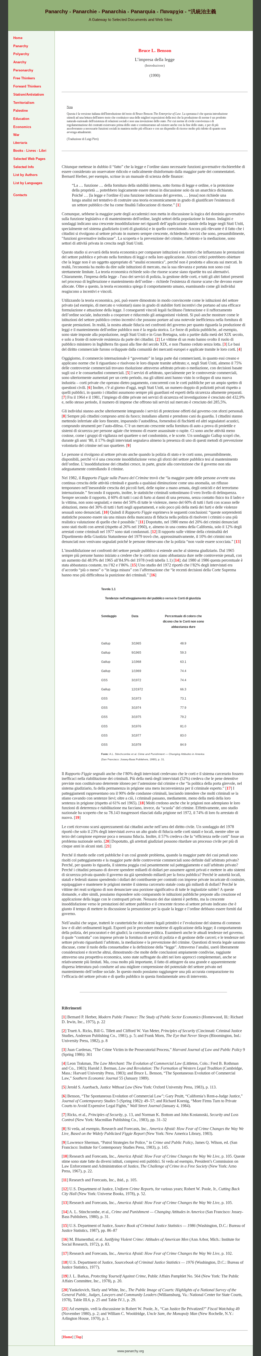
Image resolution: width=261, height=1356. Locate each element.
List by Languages (27, 183)
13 (238, 541)
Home (17, 38)
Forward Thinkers (27, 86)
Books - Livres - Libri (29, 151)
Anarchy (19, 62)
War (16, 135)
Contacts (20, 195)
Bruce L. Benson (154, 50)
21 (108, 846)
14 (177, 560)
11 (141, 522)
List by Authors (25, 175)
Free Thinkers (24, 78)
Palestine (20, 110)
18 (142, 803)
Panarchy (20, 46)
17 (229, 788)
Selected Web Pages (29, 159)
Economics (22, 127)
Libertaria (20, 143)
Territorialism (23, 103)
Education (21, 119)
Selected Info (23, 167)
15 (134, 565)
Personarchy (23, 70)
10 (105, 512)
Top (79, 1337)
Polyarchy (21, 54)
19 (77, 817)
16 (153, 575)
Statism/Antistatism (28, 94)
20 (107, 841)
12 (154, 531)
